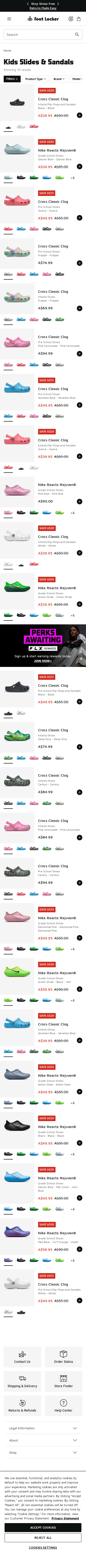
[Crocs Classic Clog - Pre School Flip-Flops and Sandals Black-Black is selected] (8, 713)
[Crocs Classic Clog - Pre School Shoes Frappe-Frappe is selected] (8, 274)
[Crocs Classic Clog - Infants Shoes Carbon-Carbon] (46, 320)
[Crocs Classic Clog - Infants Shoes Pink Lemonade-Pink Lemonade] (34, 320)
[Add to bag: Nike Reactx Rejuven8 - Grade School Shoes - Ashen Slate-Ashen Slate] (79, 1091)
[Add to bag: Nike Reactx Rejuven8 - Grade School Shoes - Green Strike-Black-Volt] (79, 989)
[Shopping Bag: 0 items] (78, 19)
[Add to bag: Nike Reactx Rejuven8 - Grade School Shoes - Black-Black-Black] (79, 1143)
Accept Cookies (43, 1527)
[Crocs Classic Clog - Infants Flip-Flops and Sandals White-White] (21, 126)
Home (7, 50)
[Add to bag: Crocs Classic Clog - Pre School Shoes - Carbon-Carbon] (79, 883)
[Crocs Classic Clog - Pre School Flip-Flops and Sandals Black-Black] (21, 1312)
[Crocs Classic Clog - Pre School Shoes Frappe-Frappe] (59, 229)
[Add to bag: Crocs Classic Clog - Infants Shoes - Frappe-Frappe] (79, 308)
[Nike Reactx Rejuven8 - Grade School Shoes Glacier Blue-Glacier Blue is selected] (8, 178)
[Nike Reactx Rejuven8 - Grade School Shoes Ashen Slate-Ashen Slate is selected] (8, 1103)
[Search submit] (77, 34)
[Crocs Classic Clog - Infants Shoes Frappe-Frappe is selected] (8, 320)
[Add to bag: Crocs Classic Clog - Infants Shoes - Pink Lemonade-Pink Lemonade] (79, 837)
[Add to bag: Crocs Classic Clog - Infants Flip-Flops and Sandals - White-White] (79, 553)
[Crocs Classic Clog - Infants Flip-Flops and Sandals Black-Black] (21, 467)
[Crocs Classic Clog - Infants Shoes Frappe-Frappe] (59, 758)
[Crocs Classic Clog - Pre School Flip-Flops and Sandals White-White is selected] (8, 1312)
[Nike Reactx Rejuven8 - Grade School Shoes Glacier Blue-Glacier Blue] (59, 615)
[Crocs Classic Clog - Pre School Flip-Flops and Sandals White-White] (21, 713)
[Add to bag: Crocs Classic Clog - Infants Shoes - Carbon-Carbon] (79, 792)
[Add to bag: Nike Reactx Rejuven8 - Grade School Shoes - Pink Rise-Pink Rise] (79, 501)
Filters (10, 78)
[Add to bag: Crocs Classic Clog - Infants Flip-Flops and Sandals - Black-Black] (79, 115)
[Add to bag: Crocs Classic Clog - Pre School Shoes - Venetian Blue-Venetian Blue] (79, 405)
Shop (13, 1452)
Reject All (43, 1537)
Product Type (34, 79)
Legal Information (22, 1428)
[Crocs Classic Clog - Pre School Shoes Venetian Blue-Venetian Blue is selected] (8, 416)
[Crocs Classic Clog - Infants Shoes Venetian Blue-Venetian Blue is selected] (8, 1052)
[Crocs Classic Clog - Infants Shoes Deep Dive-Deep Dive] (59, 320)
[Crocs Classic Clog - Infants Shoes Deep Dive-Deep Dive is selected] (8, 758)
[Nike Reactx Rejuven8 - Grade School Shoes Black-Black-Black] (21, 178)
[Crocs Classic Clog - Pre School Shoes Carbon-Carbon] (46, 229)
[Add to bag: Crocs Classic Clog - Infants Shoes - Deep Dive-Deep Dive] (79, 747)
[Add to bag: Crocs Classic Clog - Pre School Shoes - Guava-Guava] (79, 218)
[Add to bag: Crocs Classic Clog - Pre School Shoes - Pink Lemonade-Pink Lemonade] (79, 353)
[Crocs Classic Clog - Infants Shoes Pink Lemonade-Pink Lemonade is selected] (8, 849)
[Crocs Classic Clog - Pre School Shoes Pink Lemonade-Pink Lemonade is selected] (8, 365)
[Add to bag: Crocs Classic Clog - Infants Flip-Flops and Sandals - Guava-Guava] (79, 456)
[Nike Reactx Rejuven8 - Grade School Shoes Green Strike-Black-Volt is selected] (8, 1000)
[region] (43, 6)
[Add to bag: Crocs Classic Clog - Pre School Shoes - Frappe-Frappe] (79, 263)
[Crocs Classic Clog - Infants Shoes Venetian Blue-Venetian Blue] (21, 320)
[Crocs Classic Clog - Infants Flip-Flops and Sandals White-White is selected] (8, 564)
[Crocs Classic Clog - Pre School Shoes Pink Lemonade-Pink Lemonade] (34, 229)
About (13, 1440)
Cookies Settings (43, 1547)
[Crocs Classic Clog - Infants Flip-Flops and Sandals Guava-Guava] (34, 126)
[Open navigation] (9, 19)
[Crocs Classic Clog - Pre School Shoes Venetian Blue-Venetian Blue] (21, 229)
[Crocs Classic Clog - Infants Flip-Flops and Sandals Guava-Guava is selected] (8, 467)
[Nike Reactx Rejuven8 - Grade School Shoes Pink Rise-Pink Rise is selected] (8, 513)
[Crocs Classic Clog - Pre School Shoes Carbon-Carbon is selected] (8, 894)
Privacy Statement (65, 1518)
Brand (57, 79)
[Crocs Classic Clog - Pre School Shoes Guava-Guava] (21, 274)
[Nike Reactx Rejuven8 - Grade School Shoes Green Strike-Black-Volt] (59, 178)
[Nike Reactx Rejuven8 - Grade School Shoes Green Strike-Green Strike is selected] (8, 615)
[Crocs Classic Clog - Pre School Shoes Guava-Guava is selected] (8, 229)
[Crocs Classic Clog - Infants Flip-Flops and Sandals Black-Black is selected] (8, 126)
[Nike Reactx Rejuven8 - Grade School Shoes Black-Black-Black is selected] (8, 1154)
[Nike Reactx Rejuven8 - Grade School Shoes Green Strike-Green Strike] (34, 178)
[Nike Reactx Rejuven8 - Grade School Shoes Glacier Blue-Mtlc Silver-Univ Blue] (46, 178)
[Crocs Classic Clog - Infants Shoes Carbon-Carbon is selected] (8, 803)
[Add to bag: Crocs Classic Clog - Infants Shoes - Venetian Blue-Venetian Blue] (79, 1040)
